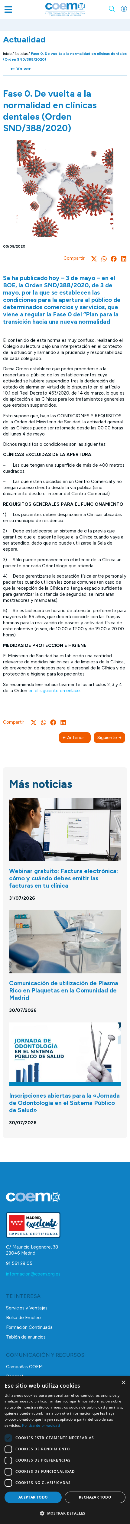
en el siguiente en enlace (54, 690)
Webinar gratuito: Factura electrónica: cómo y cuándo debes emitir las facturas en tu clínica (63, 878)
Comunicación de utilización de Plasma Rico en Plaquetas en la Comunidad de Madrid (63, 990)
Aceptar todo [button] (33, 1497)
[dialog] (65, 1450)
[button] (8, 9)
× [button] (123, 1382)
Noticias (21, 54)
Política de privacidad (41, 1425)
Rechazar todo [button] (95, 1497)
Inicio (7, 54)
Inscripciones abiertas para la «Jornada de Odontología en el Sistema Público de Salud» (64, 1103)
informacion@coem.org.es (33, 1274)
